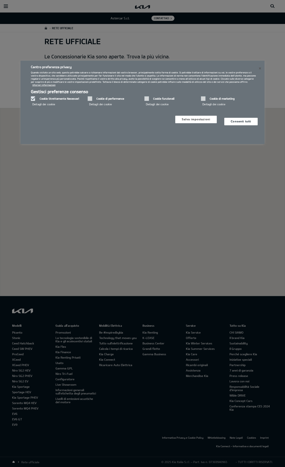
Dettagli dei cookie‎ (43, 104)
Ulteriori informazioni (43, 85)
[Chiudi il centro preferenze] (260, 68)
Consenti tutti (241, 121)
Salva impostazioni (196, 119)
